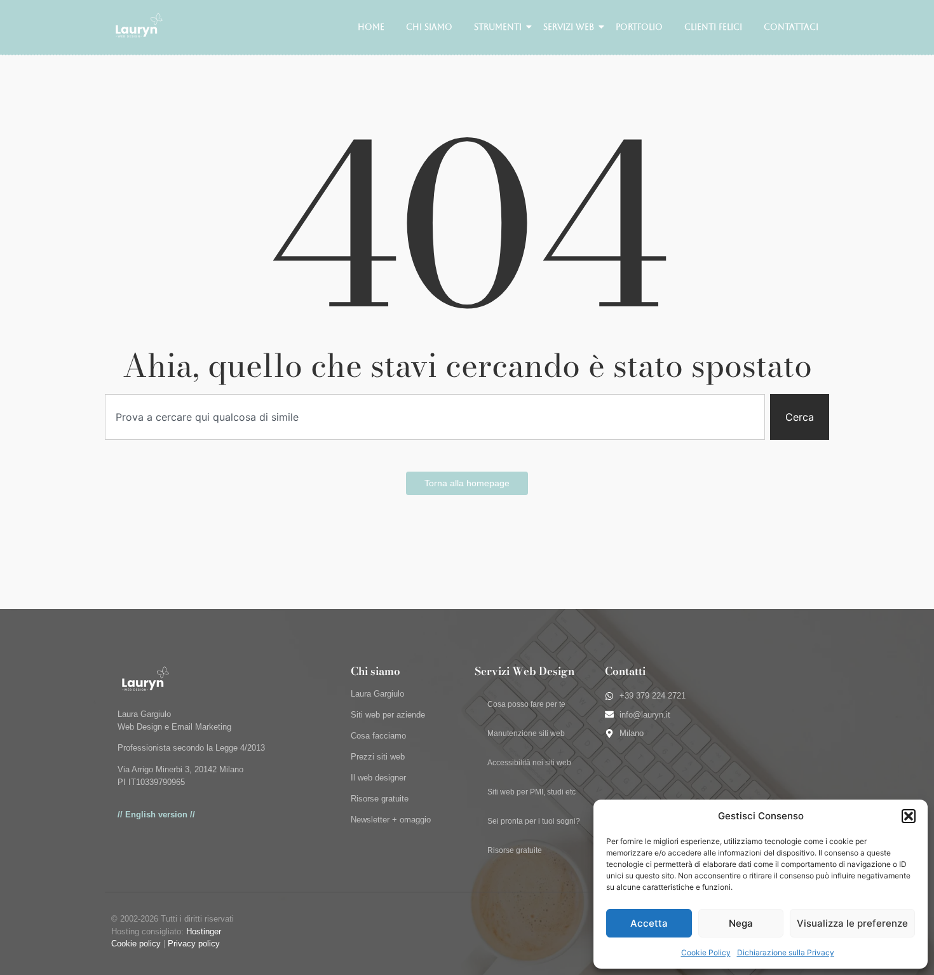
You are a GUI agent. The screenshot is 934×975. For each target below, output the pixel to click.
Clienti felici (713, 27)
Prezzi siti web (378, 756)
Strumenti (498, 27)
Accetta (649, 923)
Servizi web (568, 27)
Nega (741, 923)
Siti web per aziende (388, 714)
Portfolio (639, 27)
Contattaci (791, 27)
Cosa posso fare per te (526, 704)
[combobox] (435, 417)
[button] (908, 816)
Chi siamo (429, 27)
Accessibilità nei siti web (529, 762)
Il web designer (378, 777)
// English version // (156, 814)
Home (371, 27)
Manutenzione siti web (526, 733)
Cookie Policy (706, 952)
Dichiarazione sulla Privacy (785, 952)
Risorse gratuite (380, 798)
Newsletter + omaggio (391, 819)
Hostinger (203, 931)
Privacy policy (194, 943)
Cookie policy (136, 943)
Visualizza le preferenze (852, 923)
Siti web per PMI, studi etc (531, 792)
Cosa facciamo (378, 735)
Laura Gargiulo (377, 694)
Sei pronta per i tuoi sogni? (533, 821)
